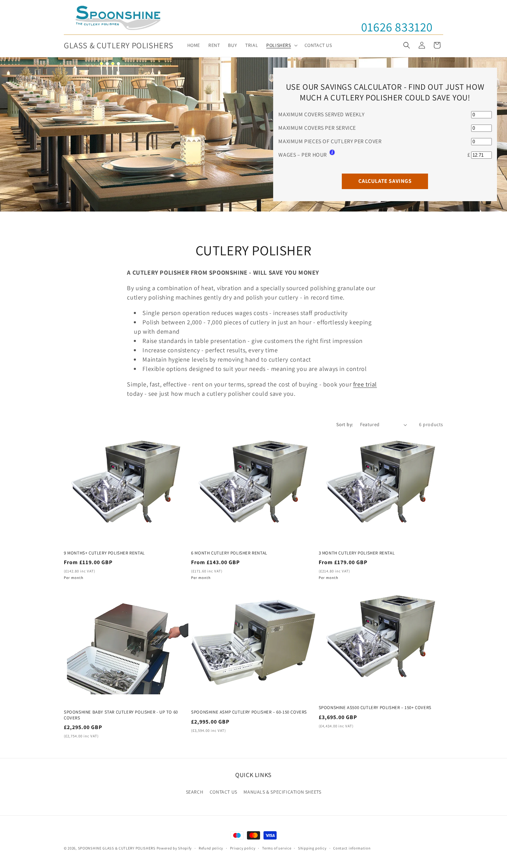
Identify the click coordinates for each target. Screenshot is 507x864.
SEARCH (194, 792)
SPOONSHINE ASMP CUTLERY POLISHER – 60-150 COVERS (249, 712)
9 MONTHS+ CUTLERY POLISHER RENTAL (104, 553)
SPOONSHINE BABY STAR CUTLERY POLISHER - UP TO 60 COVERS (121, 715)
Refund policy (211, 848)
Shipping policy (312, 848)
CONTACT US (223, 792)
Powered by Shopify (174, 848)
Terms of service (276, 848)
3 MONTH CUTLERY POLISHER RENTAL (357, 553)
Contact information (351, 848)
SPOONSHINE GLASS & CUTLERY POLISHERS (117, 848)
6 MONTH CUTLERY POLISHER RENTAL (229, 553)
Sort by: (344, 424)
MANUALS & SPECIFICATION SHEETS (282, 792)
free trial (365, 384)
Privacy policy (243, 848)
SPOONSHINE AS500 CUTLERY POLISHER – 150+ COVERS (375, 707)
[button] (281, 45)
